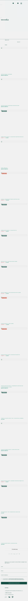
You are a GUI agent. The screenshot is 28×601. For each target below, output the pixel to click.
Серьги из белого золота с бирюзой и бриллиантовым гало (12, 480)
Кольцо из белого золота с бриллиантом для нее (10, 354)
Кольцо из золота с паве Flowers (7, 323)
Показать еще (15, 549)
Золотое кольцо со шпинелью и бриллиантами (10, 105)
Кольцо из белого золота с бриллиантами (9, 543)
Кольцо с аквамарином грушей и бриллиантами (10, 199)
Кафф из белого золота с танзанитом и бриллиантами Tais (12, 136)
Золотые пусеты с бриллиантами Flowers (9, 261)
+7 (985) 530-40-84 (8, 592)
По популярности (5, 40)
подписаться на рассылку (14, 583)
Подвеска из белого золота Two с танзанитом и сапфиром (12, 418)
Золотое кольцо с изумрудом (6, 74)
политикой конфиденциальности (16, 578)
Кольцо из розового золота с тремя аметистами (10, 449)
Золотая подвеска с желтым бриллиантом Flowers (11, 292)
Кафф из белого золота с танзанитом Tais (9, 230)
